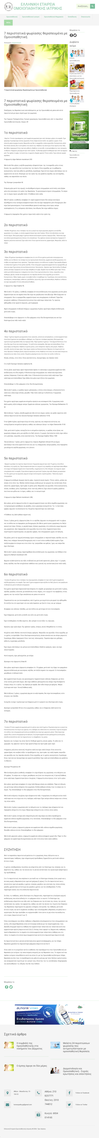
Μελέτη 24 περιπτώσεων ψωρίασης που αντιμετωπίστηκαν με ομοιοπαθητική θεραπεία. (76, 1047)
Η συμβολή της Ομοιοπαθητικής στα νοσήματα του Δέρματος (29, 1046)
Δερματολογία (16, 42)
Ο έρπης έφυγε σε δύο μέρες (32, 1065)
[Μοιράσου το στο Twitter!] (11, 987)
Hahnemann (73, 157)
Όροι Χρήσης (42, 1129)
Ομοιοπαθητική (74, 155)
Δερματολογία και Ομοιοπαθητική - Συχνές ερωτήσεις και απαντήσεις (77, 1071)
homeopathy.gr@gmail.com (23, 1105)
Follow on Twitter (81, 1105)
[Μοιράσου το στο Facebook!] (6, 987)
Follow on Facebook (82, 1093)
